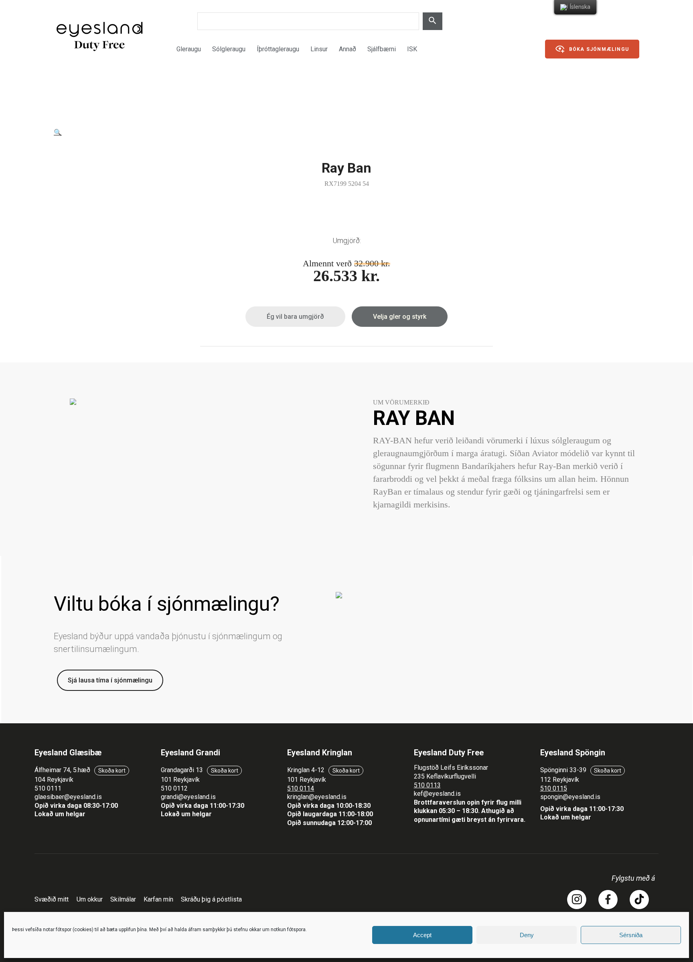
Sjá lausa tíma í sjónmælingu (110, 680)
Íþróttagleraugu (278, 49)
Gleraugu (188, 49)
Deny (527, 935)
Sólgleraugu (228, 49)
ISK (412, 49)
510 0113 (427, 785)
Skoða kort (112, 770)
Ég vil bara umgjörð (295, 316)
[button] (58, 132)
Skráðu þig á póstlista (211, 899)
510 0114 (300, 788)
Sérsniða (630, 935)
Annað (347, 49)
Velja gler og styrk (399, 316)
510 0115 (553, 788)
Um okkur (90, 899)
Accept (422, 935)
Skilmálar (123, 899)
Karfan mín (158, 899)
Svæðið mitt (51, 899)
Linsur (319, 49)
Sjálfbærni (381, 49)
